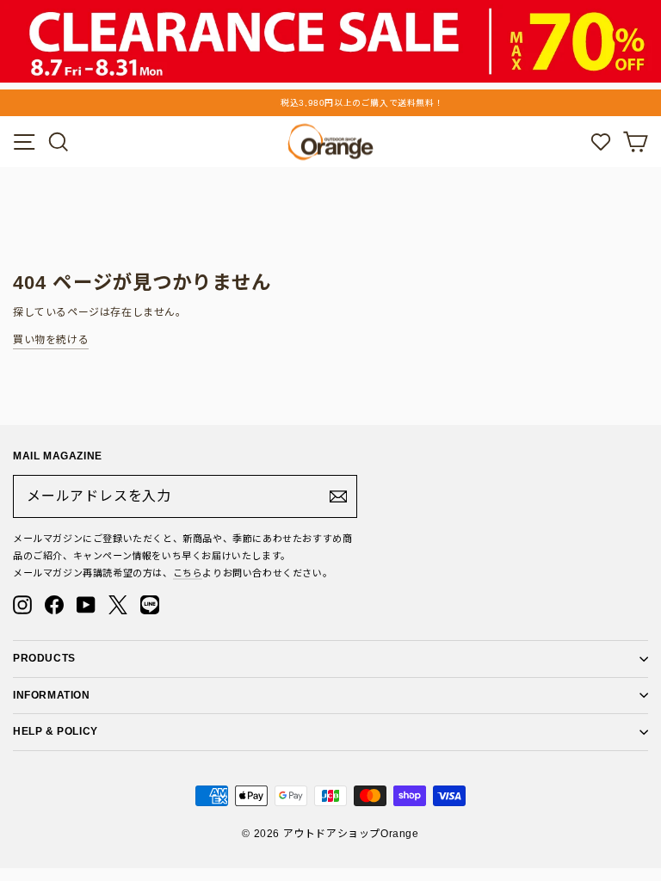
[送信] (338, 496)
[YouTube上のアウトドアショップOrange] (86, 604)
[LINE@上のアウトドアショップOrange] (149, 604)
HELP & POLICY (55, 731)
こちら (188, 573)
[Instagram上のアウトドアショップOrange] (22, 604)
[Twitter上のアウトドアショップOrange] (117, 604)
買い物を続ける (51, 340)
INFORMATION (51, 695)
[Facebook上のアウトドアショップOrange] (54, 604)
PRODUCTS (44, 658)
